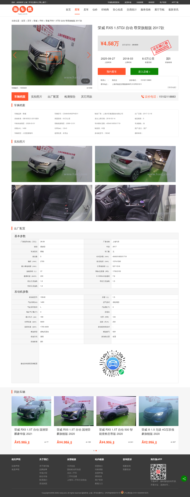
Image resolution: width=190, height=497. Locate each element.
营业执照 (43, 483)
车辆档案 (19, 96)
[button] (89, 55)
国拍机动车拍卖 (74, 469)
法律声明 (15, 465)
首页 (68, 9)
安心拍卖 (118, 9)
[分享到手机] (184, 478)
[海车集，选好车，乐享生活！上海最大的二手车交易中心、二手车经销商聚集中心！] (23, 10)
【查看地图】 (172, 87)
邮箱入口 (99, 483)
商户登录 (163, 2)
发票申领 (128, 2)
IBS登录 (152, 2)
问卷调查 (140, 2)
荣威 (35, 20)
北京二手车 (72, 472)
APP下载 (175, 2)
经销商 (105, 9)
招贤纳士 (99, 465)
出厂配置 (53, 96)
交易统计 (132, 9)
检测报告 (70, 96)
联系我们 (43, 479)
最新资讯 (173, 9)
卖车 (86, 9)
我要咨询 (127, 465)
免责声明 (15, 469)
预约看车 (112, 71)
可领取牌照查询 (113, 2)
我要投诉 (127, 469)
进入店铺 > (144, 71)
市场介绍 (43, 472)
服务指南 (146, 9)
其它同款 (86, 96)
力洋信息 (71, 465)
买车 (77, 9)
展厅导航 (160, 9)
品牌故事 (43, 469)
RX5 (41, 20)
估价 (95, 9)
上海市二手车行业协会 (77, 479)
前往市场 (43, 476)
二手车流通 (72, 476)
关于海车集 (44, 465)
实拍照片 (36, 96)
